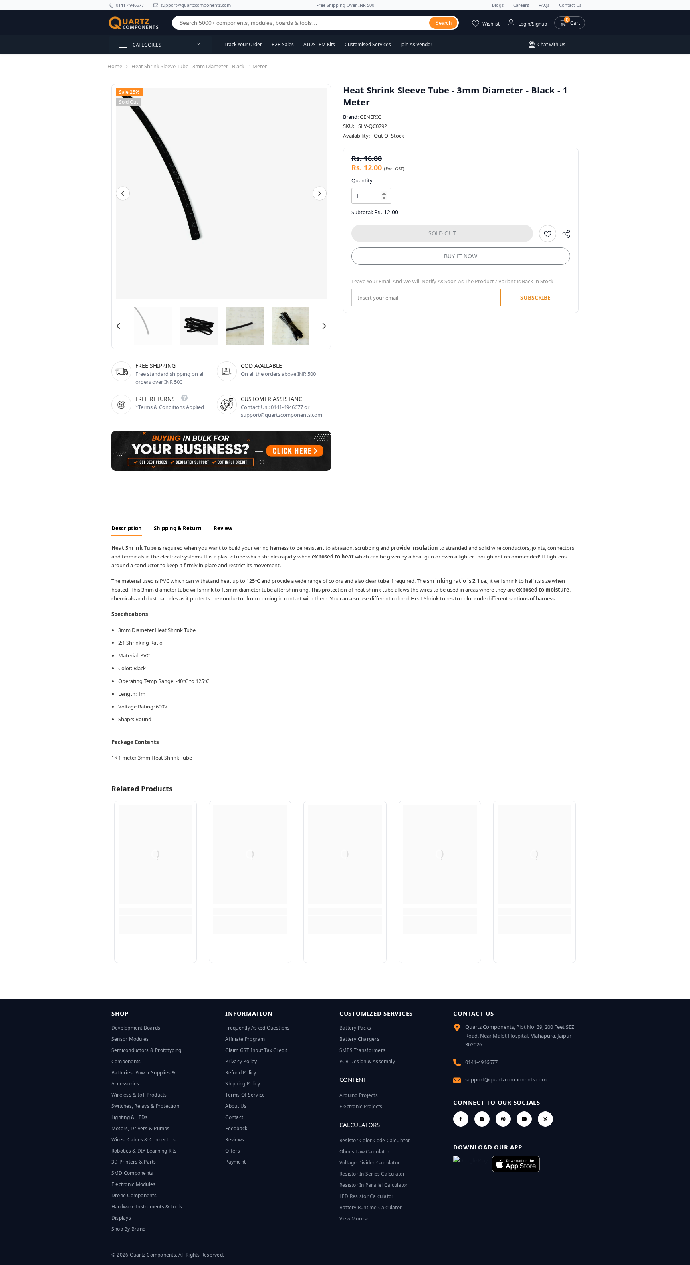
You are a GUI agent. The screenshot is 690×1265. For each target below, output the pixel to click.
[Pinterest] (503, 1119)
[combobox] (301, 23)
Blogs (498, 5)
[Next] (320, 194)
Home (114, 66)
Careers (521, 5)
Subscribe (535, 297)
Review (223, 528)
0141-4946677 (130, 5)
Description (126, 528)
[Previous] (123, 194)
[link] (155, 911)
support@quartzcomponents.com (506, 1079)
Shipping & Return (178, 528)
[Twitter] (545, 1119)
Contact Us (570, 5)
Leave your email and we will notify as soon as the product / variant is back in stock (452, 281)
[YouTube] (524, 1119)
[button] (569, 22)
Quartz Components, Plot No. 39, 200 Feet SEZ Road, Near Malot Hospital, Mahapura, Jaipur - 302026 (519, 1035)
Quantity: (362, 180)
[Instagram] (482, 1119)
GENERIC (370, 116)
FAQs (544, 5)
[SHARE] (563, 235)
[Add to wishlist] (547, 233)
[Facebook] (460, 1119)
